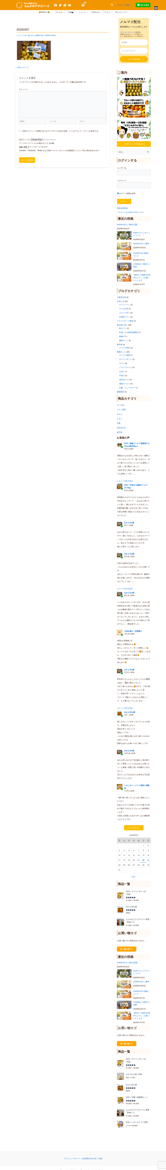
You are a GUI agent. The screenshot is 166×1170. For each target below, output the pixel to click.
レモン (119, 418)
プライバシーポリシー (72, 1158)
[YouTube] (69, 5)
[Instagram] (64, 5)
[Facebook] (55, 5)
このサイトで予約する (134, 144)
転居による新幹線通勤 (128, 332)
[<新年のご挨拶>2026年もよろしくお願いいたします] (124, 277)
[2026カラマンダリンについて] (124, 235)
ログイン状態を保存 (127, 193)
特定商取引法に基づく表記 (92, 1158)
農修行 (122, 336)
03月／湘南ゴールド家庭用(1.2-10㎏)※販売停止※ (137, 444)
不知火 (122, 375)
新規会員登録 (122, 208)
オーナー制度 (124, 355)
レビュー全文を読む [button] (125, 481)
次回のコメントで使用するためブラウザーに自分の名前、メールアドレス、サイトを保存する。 (61, 131)
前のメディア (22, 67)
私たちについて (121, 12)
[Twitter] (60, 5)
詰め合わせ (121, 427)
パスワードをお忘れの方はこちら (130, 212)
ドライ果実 (121, 409)
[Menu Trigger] (156, 8)
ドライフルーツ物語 (125, 321)
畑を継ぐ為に (122, 325)
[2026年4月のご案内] (124, 246)
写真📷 (71, 12)
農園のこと (121, 351)
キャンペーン (124, 304)
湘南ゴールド (124, 383)
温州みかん (123, 379)
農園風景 (120, 391)
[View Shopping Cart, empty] (83, 5)
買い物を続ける (126, 949)
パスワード (121, 180)
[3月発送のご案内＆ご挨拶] (124, 267)
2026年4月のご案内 (141, 243)
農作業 (119, 344)
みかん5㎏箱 (129, 522)
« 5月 (133, 876)
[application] (130, 5)
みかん (119, 414)
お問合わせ (95, 12)
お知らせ (120, 301)
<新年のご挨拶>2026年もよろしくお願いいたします (141, 277)
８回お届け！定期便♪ (133, 631)
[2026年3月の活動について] (124, 256)
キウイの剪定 (124, 347)
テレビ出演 (123, 308)
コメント (23, 89)
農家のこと (123, 340)
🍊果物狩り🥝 (44, 12)
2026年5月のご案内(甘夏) (127, 224)
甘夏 (118, 423)
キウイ (122, 363)
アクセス (106, 12)
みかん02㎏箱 (129, 712)
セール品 (120, 405)
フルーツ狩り (124, 312)
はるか (122, 371)
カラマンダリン (125, 359)
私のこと (122, 328)
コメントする (22, 35)
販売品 (119, 432)
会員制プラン (124, 316)
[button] (112, 5)
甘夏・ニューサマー (127, 387)
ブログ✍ (58, 12)
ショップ (82, 12)
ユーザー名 (121, 168)
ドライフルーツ (125, 367)
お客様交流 (121, 297)
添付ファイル (24, 139)
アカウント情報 (123, 5)
